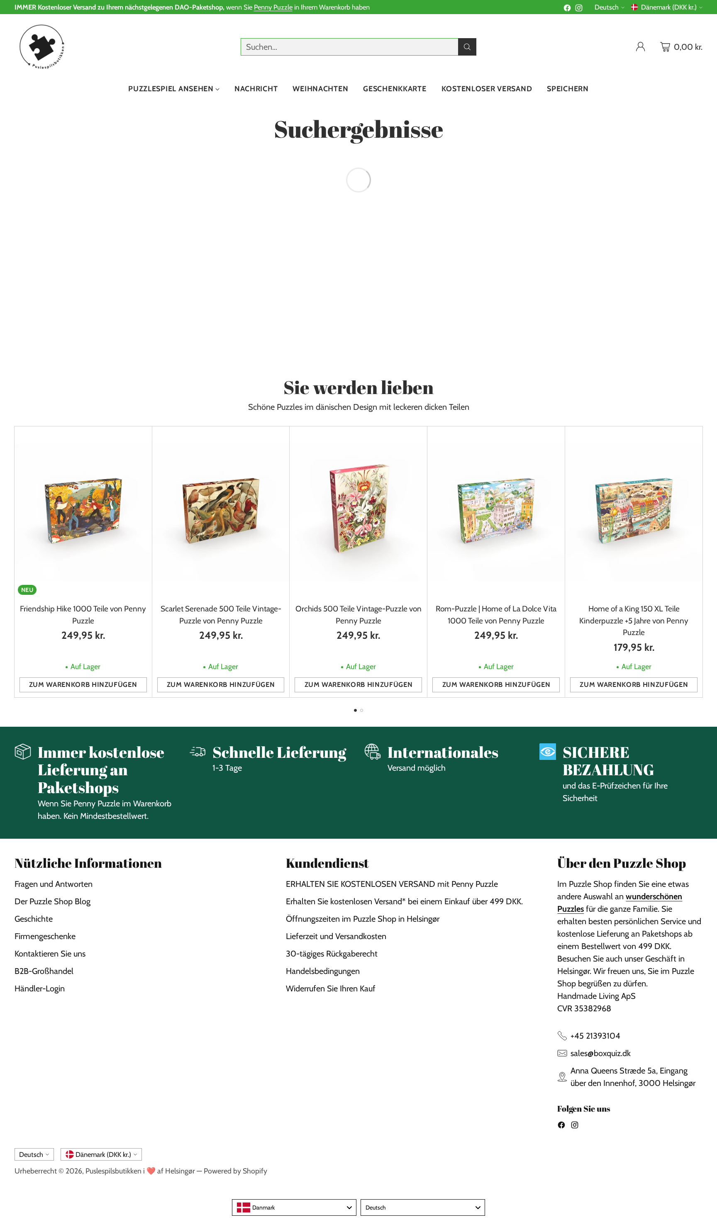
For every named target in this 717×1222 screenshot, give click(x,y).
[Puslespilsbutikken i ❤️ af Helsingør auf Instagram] (579, 9)
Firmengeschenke (45, 936)
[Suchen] (467, 47)
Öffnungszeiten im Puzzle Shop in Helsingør (362, 919)
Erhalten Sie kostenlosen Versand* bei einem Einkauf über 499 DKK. (404, 901)
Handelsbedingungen (323, 971)
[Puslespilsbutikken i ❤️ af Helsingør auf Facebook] (567, 9)
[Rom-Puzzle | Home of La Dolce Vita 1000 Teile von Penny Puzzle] (496, 512)
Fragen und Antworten (54, 884)
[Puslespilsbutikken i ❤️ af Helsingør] (40, 47)
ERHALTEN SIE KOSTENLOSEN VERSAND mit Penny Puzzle (392, 884)
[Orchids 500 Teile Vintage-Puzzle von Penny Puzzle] (358, 512)
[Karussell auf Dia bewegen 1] (355, 710)
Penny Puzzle (273, 7)
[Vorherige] (17, 562)
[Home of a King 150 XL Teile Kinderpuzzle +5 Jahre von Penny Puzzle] (633, 512)
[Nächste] (700, 562)
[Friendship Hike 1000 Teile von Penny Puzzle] (83, 512)
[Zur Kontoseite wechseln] (641, 47)
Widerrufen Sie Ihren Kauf (331, 988)
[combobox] (294, 1207)
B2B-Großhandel (44, 971)
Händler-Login (40, 988)
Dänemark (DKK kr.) (669, 7)
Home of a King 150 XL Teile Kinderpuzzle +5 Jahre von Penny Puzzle (633, 620)
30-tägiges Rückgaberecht (332, 954)
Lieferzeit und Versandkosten (336, 936)
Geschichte (34, 919)
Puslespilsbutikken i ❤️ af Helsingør (140, 1170)
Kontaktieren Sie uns (50, 954)
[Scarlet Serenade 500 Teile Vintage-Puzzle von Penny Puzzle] (221, 512)
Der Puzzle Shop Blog (52, 901)
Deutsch (607, 7)
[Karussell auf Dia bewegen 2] (361, 710)
